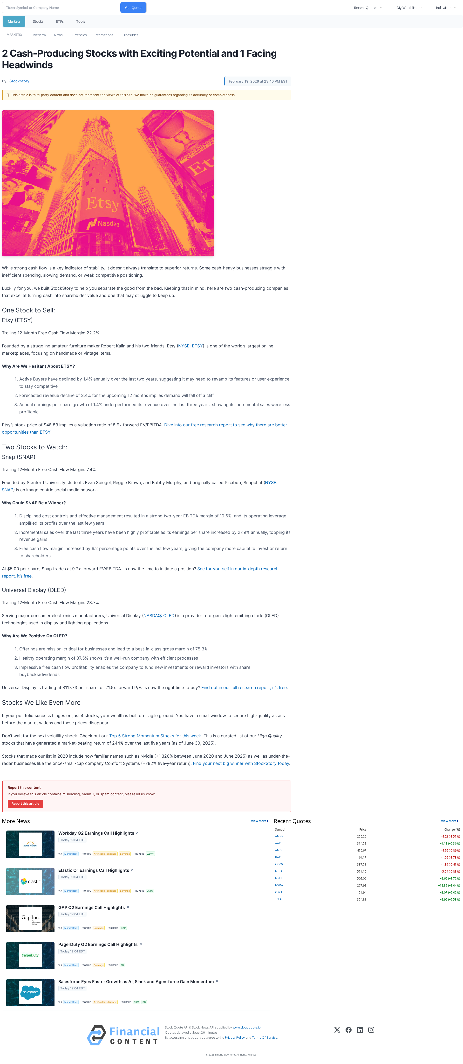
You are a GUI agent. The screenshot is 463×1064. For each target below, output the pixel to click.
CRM (136, 1002)
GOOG (279, 864)
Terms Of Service (264, 1037)
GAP (123, 928)
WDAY (150, 854)
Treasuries (130, 35)
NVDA (279, 885)
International (104, 35)
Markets (14, 21)
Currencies (78, 35)
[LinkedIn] (360, 1035)
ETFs (60, 21)
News (58, 35)
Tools (80, 21)
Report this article (25, 803)
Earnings (125, 854)
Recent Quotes (365, 7)
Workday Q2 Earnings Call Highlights (98, 833)
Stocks (38, 21)
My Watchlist (407, 7)
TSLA (278, 899)
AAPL (278, 843)
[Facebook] (349, 1035)
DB (144, 1002)
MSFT (278, 878)
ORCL (279, 892)
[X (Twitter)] (337, 1035)
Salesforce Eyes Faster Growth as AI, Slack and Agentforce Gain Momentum (138, 981)
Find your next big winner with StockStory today (241, 763)
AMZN (279, 836)
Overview (39, 35)
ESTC (150, 890)
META (279, 871)
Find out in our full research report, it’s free (244, 687)
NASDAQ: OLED (159, 615)
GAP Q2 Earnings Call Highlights (93, 907)
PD (122, 965)
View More (258, 821)
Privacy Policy (235, 1037)
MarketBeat (70, 854)
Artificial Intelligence (105, 854)
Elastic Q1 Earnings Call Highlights (96, 870)
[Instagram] (371, 1035)
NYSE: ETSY (190, 345)
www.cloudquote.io (247, 1027)
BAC (278, 857)
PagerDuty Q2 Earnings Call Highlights (100, 944)
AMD (278, 850)
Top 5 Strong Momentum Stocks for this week (155, 735)
